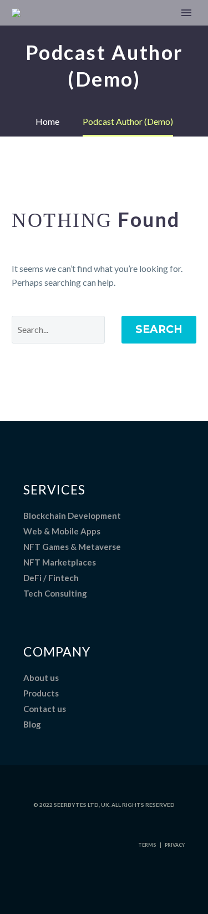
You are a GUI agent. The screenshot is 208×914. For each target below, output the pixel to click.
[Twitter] (90, 884)
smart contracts (135, 29)
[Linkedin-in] (73, 884)
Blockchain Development (72, 516)
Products (41, 693)
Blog (32, 724)
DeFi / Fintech (51, 578)
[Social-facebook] (123, 884)
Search (158, 329)
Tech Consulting (55, 593)
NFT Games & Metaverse (72, 547)
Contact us (44, 709)
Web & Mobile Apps (61, 531)
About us (41, 678)
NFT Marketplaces (59, 562)
